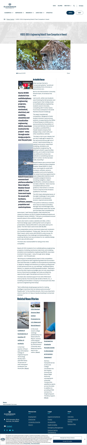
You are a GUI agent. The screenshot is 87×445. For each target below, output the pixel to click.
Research (29, 12)
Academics (7, 12)
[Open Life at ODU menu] (43, 13)
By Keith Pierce (39, 79)
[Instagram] (7, 430)
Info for (67, 5)
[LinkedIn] (12, 430)
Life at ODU (39, 12)
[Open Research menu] (33, 13)
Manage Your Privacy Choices (67, 437)
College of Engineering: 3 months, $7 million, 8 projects (23, 337)
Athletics (49, 12)
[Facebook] (4, 430)
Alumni (60, 5)
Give (54, 5)
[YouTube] (10, 430)
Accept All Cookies (67, 441)
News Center (10, 19)
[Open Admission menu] (23, 13)
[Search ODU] (74, 6)
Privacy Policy (27, 443)
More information (35, 443)
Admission (18, 12)
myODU (81, 6)
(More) (26, 368)
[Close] (84, 439)
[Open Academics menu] (12, 13)
